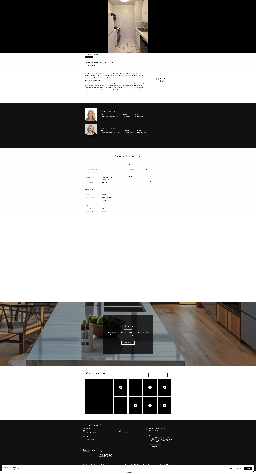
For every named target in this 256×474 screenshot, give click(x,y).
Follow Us (155, 375)
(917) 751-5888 (129, 132)
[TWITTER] (171, 465)
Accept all (248, 468)
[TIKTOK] (157, 465)
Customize (239, 468)
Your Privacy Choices (128, 472)
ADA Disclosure (136, 449)
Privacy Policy (156, 441)
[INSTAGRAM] (149, 465)
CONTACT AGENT (128, 143)
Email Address (153, 430)
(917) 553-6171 (126, 116)
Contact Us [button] (128, 342)
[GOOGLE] (160, 465)
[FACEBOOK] (164, 465)
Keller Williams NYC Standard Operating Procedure (120, 449)
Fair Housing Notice (103, 449)
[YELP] (167, 465)
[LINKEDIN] (153, 465)
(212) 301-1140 (126, 432)
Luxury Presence (114, 465)
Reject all (230, 468)
